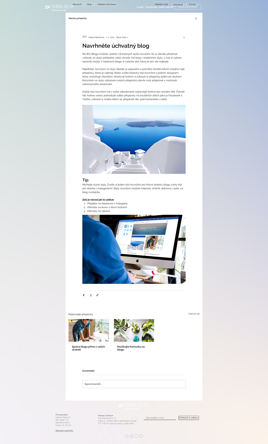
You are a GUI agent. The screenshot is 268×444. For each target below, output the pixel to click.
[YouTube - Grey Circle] (136, 436)
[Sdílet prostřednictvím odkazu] (97, 295)
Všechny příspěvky (77, 18)
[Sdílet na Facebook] (83, 295)
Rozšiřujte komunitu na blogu (131, 348)
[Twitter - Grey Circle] (141, 436)
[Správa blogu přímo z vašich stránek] (89, 330)
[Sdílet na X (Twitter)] (90, 295)
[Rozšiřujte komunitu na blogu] (134, 330)
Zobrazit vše (194, 314)
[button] (151, 7)
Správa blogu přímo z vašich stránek (88, 348)
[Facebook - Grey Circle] (127, 436)
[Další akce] (184, 37)
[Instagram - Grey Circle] (131, 436)
